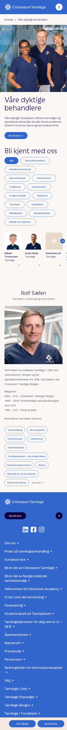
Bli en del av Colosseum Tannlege (29, 568)
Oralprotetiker (17, 195)
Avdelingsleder (42, 213)
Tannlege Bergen (17, 705)
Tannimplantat (15, 447)
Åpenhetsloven (16, 634)
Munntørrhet (37, 429)
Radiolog (42, 195)
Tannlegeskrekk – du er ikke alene (26, 456)
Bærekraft (12, 643)
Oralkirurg (15, 186)
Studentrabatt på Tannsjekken (27, 613)
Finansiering (13, 605)
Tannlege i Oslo (15, 689)
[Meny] (59, 7)
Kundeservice (15, 559)
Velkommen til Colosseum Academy (31, 589)
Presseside (12, 651)
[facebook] (33, 529)
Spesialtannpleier (35, 160)
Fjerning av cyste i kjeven (21, 473)
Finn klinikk (22, 723)
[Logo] (25, 7)
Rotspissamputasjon (19, 464)
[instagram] (41, 529)
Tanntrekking (14, 429)
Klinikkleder (15, 213)
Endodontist (39, 186)
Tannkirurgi (36, 438)
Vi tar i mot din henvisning (24, 597)
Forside (8, 19)
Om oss (10, 543)
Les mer (36, 482)
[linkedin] (25, 529)
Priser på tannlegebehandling (26, 551)
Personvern (13, 659)
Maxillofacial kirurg (20, 169)
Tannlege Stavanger (19, 697)
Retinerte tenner (16, 482)
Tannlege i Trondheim (20, 713)
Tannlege (14, 204)
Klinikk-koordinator (20, 221)
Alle (11, 160)
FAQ (7, 680)
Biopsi (42, 464)
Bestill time (15, 135)
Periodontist (44, 177)
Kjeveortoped (17, 177)
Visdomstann (15, 438)
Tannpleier (37, 204)
